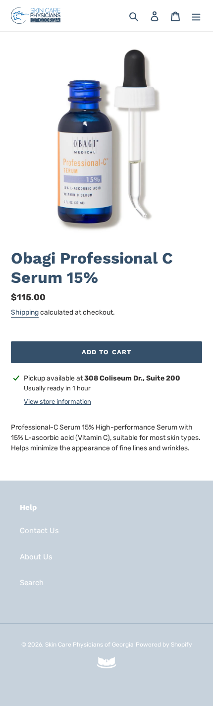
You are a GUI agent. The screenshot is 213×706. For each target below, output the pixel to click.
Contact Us (39, 530)
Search (32, 582)
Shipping (25, 312)
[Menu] (196, 15)
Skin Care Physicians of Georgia (89, 644)
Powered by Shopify (164, 644)
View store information (57, 401)
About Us (36, 556)
